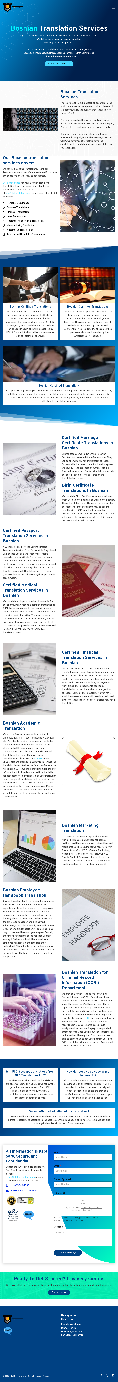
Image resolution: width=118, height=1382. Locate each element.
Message (58, 1227)
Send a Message (67, 1252)
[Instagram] (113, 1375)
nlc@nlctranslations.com (18, 193)
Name (58, 1152)
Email (57, 1166)
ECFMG (38, 758)
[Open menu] (113, 7)
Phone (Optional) (63, 1179)
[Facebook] (101, 1375)
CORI (88, 1018)
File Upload (59, 1193)
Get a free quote (11, 183)
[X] (107, 1375)
